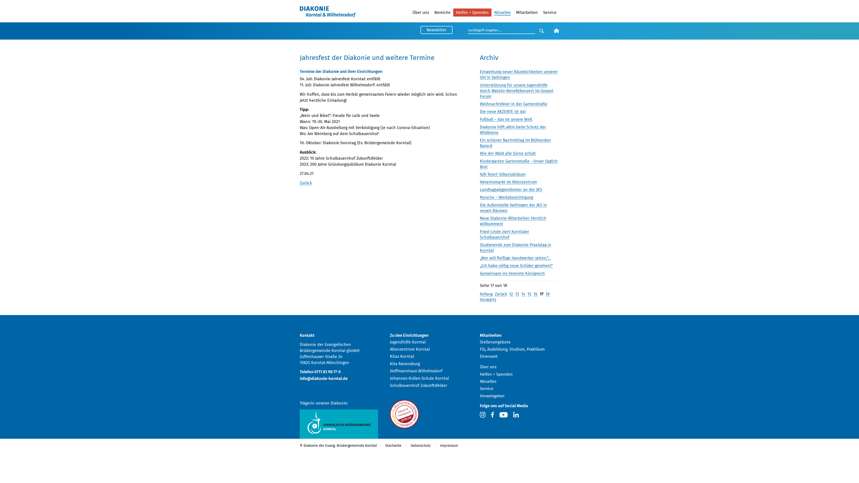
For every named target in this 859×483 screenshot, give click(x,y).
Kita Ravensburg (405, 363)
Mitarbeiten (527, 12)
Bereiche (442, 12)
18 (548, 294)
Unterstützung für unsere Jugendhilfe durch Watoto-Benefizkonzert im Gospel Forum (516, 91)
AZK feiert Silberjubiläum (502, 174)
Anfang (486, 294)
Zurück (306, 182)
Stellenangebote (495, 342)
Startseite (393, 445)
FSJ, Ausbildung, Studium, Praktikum (512, 349)
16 (536, 294)
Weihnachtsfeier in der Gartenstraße (513, 104)
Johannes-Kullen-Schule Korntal (419, 378)
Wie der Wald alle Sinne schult (508, 153)
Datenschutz (421, 445)
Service (550, 12)
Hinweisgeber (492, 396)
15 (529, 294)
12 (511, 294)
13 (517, 294)
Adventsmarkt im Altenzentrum (508, 182)
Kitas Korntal (402, 356)
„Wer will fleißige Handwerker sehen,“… (515, 258)
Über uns (420, 12)
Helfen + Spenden (472, 12)
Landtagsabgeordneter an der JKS (511, 189)
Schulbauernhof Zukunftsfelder (418, 385)
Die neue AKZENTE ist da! (502, 111)
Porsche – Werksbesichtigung (506, 197)
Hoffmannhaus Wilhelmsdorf (416, 371)
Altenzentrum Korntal (410, 349)
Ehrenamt (489, 356)
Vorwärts (488, 299)
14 (523, 294)
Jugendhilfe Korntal (408, 342)
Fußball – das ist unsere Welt (506, 119)
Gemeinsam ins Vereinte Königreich (512, 273)
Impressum (449, 445)
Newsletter (437, 30)
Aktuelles (502, 12)
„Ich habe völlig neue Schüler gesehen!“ (516, 265)
